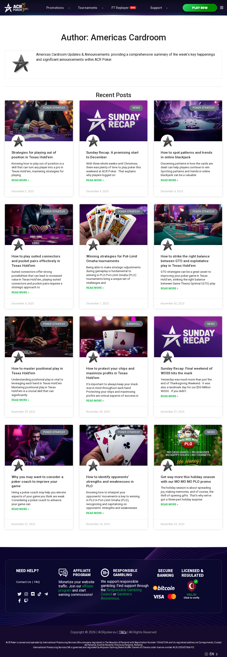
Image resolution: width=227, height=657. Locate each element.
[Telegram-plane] (46, 594)
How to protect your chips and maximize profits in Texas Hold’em (110, 373)
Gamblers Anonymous (116, 596)
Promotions (55, 8)
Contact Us (23, 582)
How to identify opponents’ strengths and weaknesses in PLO (110, 481)
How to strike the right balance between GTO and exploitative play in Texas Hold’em (185, 260)
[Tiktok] (39, 594)
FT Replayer (123, 8)
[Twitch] (26, 600)
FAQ (37, 582)
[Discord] (32, 594)
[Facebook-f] (19, 600)
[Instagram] (26, 594)
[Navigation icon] (221, 7)
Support (156, 8)
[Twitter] (19, 594)
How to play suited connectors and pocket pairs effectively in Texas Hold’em (36, 260)
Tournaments (87, 8)
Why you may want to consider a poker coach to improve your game (37, 481)
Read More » (20, 180)
